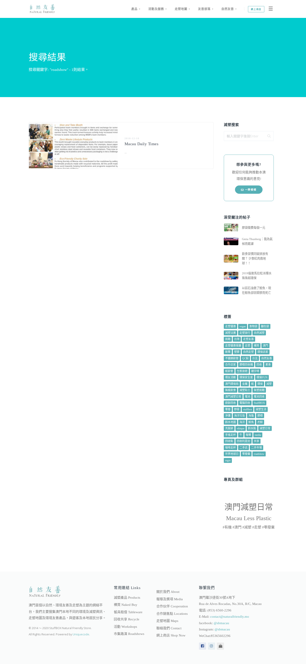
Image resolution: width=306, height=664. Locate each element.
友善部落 (205, 9)
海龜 (251, 415)
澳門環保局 (232, 383)
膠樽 (260, 415)
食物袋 (253, 326)
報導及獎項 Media (169, 599)
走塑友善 (248, 339)
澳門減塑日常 (233, 396)
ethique (240, 428)
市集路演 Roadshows (129, 634)
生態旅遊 (242, 371)
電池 (247, 396)
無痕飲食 (230, 390)
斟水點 (252, 428)
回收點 (229, 441)
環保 (260, 383)
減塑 (269, 383)
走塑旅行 (244, 332)
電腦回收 (244, 402)
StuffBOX (259, 402)
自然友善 (228, 9)
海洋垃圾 (239, 415)
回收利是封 (243, 441)
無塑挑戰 (259, 390)
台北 (255, 358)
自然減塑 (259, 332)
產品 (135, 9)
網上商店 (256, 9)
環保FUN (261, 377)
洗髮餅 (229, 428)
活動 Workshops (125, 626)
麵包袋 (265, 326)
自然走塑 (248, 351)
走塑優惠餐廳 (233, 345)
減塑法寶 (230, 332)
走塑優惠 (230, 326)
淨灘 (228, 415)
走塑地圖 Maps (167, 621)
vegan (242, 326)
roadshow (259, 453)
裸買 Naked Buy (125, 605)
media (258, 434)
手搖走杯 (230, 434)
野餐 (236, 409)
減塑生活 (261, 409)
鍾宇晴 (255, 371)
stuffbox (247, 409)
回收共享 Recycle (126, 619)
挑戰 (228, 339)
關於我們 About (167, 592)
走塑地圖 (182, 9)
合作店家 (230, 364)
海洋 (242, 422)
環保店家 (262, 351)
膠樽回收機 (246, 364)
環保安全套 (246, 377)
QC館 (245, 358)
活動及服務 (156, 9)
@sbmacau (221, 623)
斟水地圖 (230, 422)
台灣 (236, 339)
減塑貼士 (244, 390)
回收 (259, 364)
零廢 (228, 409)
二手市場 (256, 447)
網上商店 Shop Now (170, 635)
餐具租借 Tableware (128, 612)
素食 (268, 364)
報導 (248, 434)
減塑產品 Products (127, 597)
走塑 (247, 345)
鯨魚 (251, 422)
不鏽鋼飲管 (232, 358)
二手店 (243, 447)
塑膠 (236, 351)
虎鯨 (260, 422)
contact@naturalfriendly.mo (229, 616)
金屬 (245, 383)
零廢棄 (246, 453)
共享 (256, 441)
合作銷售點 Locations (172, 613)
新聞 (228, 351)
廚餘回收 (230, 402)
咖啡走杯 (230, 447)
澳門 (265, 345)
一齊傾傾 (250, 189)
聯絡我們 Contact (168, 628)
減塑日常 (265, 428)
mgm (228, 460)
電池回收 (259, 396)
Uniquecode (81, 634)
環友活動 (230, 377)
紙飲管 (229, 371)
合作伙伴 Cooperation (172, 606)
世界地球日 (232, 453)
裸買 (256, 345)
